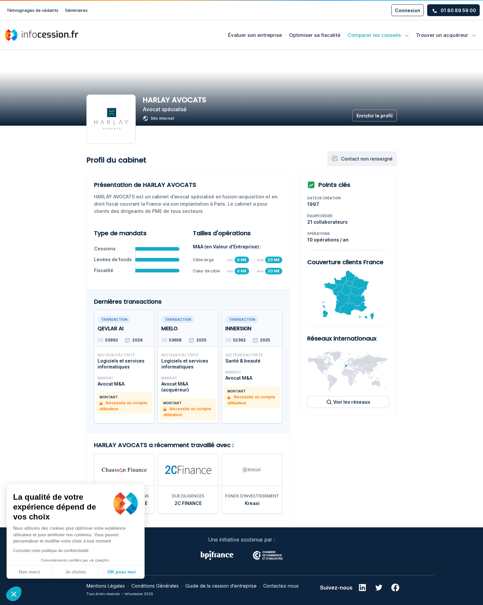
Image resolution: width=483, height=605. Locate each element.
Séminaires (76, 10)
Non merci (29, 571)
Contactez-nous (281, 586)
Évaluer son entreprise (255, 35)
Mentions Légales (105, 586)
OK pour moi (121, 571)
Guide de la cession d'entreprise (221, 586)
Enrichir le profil (374, 115)
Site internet (162, 118)
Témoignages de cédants (32, 10)
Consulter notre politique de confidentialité (51, 550)
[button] (14, 594)
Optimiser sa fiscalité (314, 35)
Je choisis (75, 571)
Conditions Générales (155, 586)
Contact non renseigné (367, 159)
